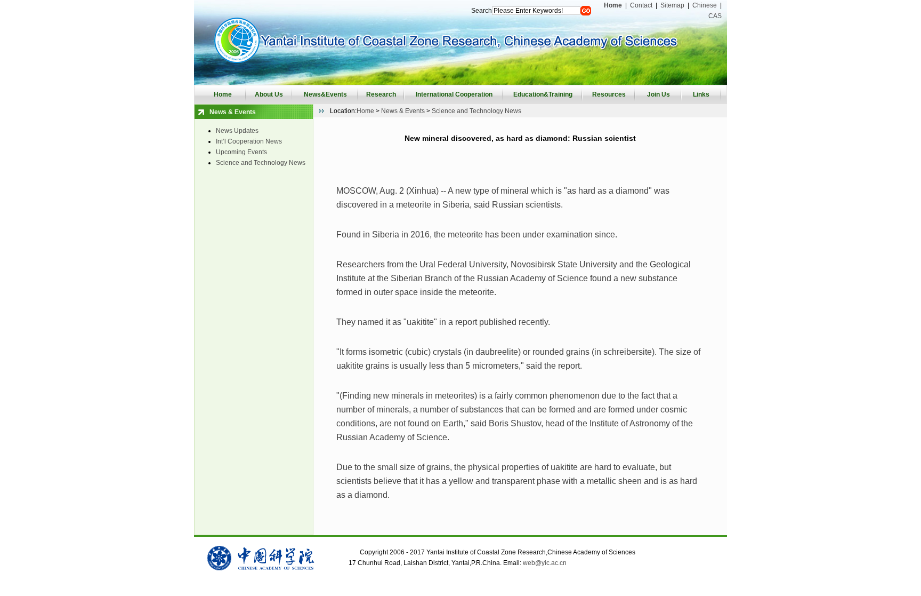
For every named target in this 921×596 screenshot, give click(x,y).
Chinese (704, 5)
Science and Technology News (260, 162)
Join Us (658, 94)
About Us (269, 94)
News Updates (237, 130)
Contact (641, 5)
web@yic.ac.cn (545, 563)
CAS (715, 16)
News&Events (325, 94)
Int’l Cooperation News (249, 141)
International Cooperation (454, 94)
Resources (609, 94)
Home (223, 94)
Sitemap (672, 5)
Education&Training (542, 94)
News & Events (403, 111)
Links (701, 94)
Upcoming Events (241, 152)
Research (381, 94)
